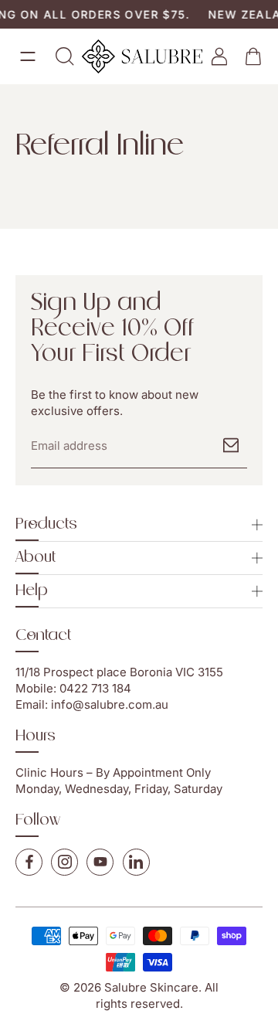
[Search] (65, 56)
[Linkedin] (136, 862)
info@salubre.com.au (109, 704)
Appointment (148, 772)
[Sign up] (231, 445)
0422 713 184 (95, 688)
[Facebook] (28, 862)
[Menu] (28, 56)
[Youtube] (100, 862)
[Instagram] (64, 862)
